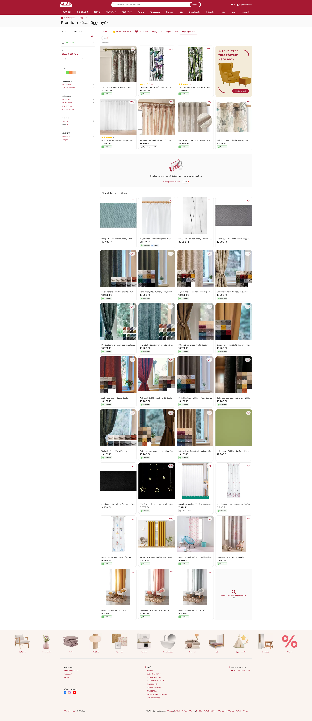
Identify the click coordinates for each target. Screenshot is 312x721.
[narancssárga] (71, 72)
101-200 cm (67, 84)
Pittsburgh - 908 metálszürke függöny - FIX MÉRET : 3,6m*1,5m (244, 239)
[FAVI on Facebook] (65, 692)
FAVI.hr (199, 711)
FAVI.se (213, 711)
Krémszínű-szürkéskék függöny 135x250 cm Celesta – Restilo (244, 140)
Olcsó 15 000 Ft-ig (70, 54)
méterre (65, 121)
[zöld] (67, 72)
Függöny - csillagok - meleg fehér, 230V (157, 504)
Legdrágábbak (188, 31)
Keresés (195, 5)
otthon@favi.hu (72, 670)
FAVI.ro (192, 711)
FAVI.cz (170, 711)
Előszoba (265, 652)
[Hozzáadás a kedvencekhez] (133, 49)
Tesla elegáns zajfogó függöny (114, 451)
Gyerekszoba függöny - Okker (114, 610)
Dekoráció (46, 652)
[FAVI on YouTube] (74, 692)
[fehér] (63, 72)
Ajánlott (105, 31)
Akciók (289, 652)
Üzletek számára (154, 687)
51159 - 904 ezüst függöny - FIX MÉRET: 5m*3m (199, 239)
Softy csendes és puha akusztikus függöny (158, 451)
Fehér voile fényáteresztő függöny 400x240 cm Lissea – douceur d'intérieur (134, 140)
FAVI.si (245, 711)
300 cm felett (68, 109)
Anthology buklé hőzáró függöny (115, 398)
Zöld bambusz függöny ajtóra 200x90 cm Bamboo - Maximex (204, 87)
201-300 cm (67, 106)
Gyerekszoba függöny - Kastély (230, 557)
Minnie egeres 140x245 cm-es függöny (233, 504)
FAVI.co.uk (222, 711)
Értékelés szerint (123, 31)
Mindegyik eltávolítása (171, 182)
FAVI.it (207, 711)
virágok (65, 140)
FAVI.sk (177, 711)
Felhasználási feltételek (157, 694)
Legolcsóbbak (172, 31)
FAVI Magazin (152, 684)
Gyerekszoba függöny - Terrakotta (154, 610)
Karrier (67, 677)
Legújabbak (157, 31)
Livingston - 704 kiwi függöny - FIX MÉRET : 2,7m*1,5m (240, 451)
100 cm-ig (66, 99)
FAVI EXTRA (151, 691)
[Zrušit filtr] (67, 124)
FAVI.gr (239, 711)
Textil (71, 652)
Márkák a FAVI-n (154, 677)
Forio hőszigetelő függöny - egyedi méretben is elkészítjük (165, 292)
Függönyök (83, 18)
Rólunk (150, 670)
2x (152, 84)
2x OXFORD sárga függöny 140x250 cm (156, 557)
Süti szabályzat (153, 698)
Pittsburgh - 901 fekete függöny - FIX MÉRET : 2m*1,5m (125, 504)
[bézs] (74, 72)
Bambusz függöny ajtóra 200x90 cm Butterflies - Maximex (165, 87)
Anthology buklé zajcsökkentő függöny (156, 398)
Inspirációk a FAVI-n (155, 681)
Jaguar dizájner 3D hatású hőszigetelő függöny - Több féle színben (207, 292)
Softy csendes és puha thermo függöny (234, 398)
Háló (217, 652)
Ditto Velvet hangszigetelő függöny (193, 345)
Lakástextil (70, 18)
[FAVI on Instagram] (69, 692)
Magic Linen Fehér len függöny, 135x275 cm (158, 239)
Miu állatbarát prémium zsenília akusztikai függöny (123, 345)
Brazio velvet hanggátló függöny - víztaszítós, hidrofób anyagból (244, 345)
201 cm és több (68, 88)
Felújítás (119, 652)
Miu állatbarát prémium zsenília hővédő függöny (160, 345)
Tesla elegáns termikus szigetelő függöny (119, 292)
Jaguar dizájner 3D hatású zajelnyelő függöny (236, 292)
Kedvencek (143, 31)
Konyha (144, 652)
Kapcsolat (68, 674)
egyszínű (66, 136)
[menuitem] (66, 12)
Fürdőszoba (168, 652)
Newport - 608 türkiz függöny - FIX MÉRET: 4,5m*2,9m (125, 239)
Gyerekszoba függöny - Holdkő (191, 610)
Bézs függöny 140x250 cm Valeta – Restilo (196, 140)
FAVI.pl (185, 711)
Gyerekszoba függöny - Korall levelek (194, 557)
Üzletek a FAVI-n (154, 674)
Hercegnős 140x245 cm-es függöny (116, 557)
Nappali (192, 652)
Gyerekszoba (241, 652)
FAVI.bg (231, 711)
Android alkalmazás (242, 670)
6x (190, 84)
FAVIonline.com (70, 711)
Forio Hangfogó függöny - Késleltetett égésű (197, 398)
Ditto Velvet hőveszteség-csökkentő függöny (197, 451)
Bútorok (22, 652)
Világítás (95, 652)
